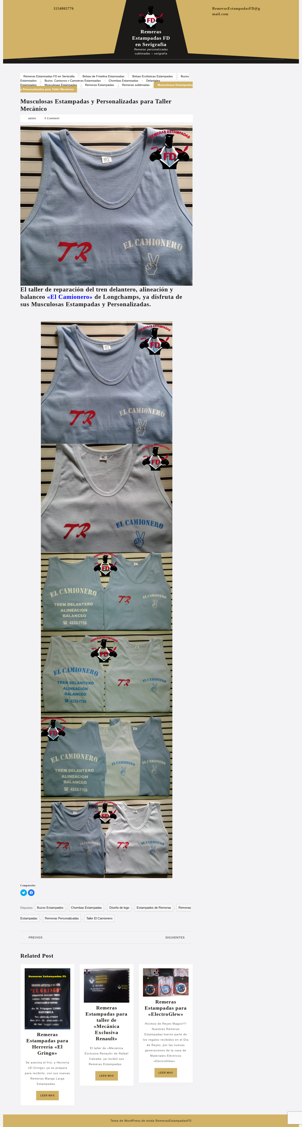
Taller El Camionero (99, 918)
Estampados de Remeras (154, 907)
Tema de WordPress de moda (132, 1120)
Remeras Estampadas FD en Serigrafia (151, 38)
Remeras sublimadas (136, 85)
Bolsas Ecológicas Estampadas (152, 76)
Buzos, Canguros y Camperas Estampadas (73, 80)
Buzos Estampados (50, 907)
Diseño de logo (119, 907)
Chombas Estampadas (123, 80)
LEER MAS (49, 1097)
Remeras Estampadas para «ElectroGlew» (166, 1008)
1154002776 (63, 8)
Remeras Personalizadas (62, 918)
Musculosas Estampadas (61, 85)
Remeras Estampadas (99, 85)
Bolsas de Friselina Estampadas (103, 76)
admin (32, 118)
